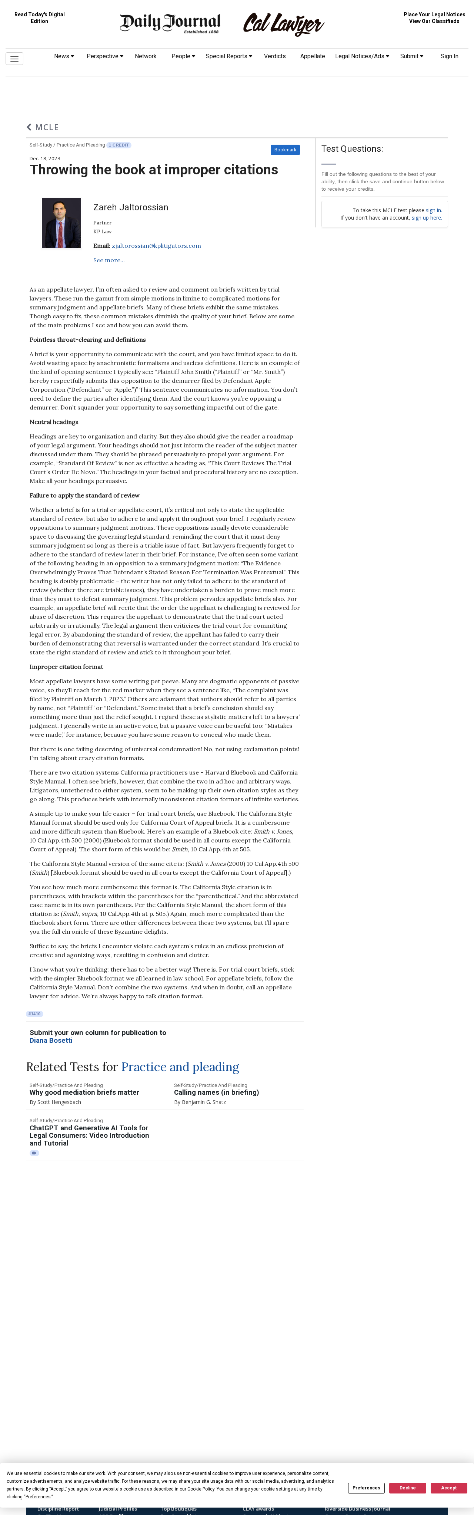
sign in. (434, 210)
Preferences (366, 1488)
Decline (408, 1488)
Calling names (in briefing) (216, 1092)
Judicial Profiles (118, 1508)
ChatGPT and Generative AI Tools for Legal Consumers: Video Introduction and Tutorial (89, 1135)
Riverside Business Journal (357, 1508)
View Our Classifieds (434, 21)
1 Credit (119, 145)
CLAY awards (258, 1508)
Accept (449, 1488)
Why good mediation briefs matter (84, 1092)
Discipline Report (58, 1508)
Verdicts (275, 56)
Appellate (312, 56)
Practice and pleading (180, 1066)
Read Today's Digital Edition (39, 17)
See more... (109, 260)
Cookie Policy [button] (200, 1489)
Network (146, 56)
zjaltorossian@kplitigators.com (156, 245)
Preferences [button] (38, 1496)
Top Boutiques (178, 1508)
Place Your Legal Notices (434, 14)
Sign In (449, 56)
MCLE (45, 127)
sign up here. (427, 217)
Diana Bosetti (51, 1040)
